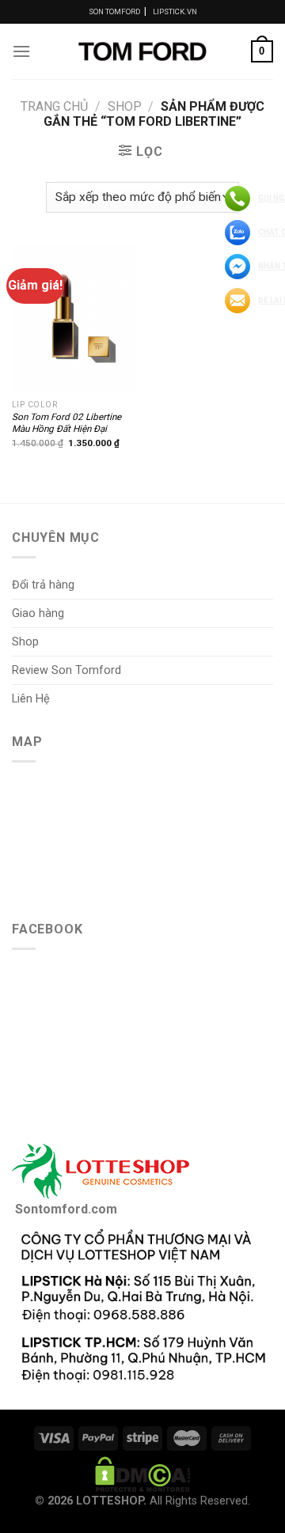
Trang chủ (54, 106)
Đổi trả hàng (43, 585)
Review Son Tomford (66, 670)
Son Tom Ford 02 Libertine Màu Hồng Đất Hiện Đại (66, 422)
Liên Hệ (31, 699)
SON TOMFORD (114, 11)
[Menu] (21, 51)
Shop (125, 106)
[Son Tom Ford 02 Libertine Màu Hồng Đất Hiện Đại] (73, 318)
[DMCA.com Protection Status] (143, 1473)
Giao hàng (38, 613)
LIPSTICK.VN (175, 11)
